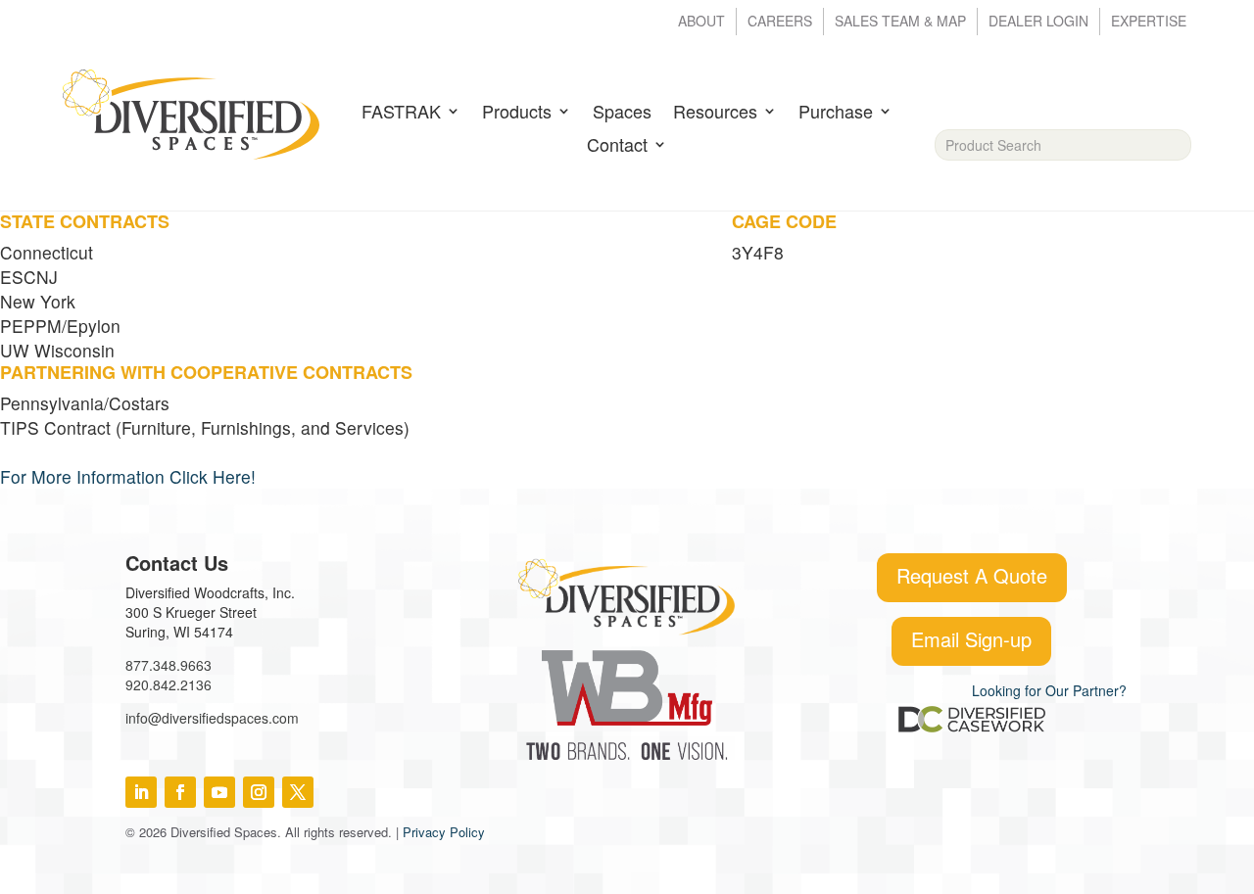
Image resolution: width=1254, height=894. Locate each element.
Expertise (1148, 22)
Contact (617, 146)
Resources (715, 112)
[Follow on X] (298, 792)
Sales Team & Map (900, 22)
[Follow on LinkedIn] (141, 792)
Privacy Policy (444, 832)
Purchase (835, 112)
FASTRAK (401, 112)
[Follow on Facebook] (180, 792)
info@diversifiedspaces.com (212, 718)
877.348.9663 (168, 665)
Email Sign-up (971, 639)
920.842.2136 (168, 684)
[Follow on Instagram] (258, 792)
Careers (780, 22)
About (701, 22)
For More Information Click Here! (128, 476)
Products (517, 112)
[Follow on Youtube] (219, 792)
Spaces (622, 112)
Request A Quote (971, 575)
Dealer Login (1038, 22)
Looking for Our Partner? (1049, 690)
